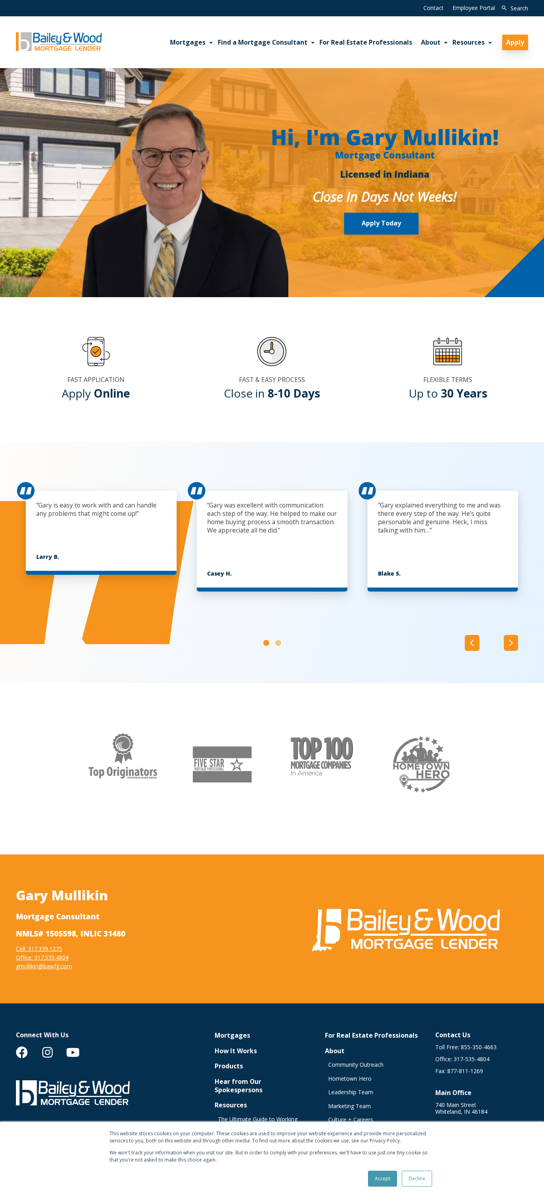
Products (229, 1066)
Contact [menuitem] (433, 8)
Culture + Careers (350, 1119)
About (334, 1051)
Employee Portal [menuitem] (473, 8)
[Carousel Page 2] (278, 643)
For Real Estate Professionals (371, 1035)
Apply (515, 42)
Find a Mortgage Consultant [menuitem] (262, 42)
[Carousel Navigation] (491, 643)
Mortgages (232, 1035)
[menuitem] (22, 1052)
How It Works (236, 1051)
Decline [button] (417, 1178)
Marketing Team (349, 1106)
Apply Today (381, 223)
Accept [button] (382, 1178)
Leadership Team (350, 1092)
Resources (231, 1105)
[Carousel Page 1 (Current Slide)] (266, 643)
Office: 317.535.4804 (42, 957)
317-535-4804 (471, 1059)
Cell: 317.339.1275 (39, 948)
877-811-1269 (465, 1071)
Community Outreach (356, 1064)
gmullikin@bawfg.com (44, 966)
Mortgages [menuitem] (187, 42)
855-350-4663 (479, 1047)
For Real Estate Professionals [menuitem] (365, 42)
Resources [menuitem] (468, 42)
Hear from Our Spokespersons (238, 1085)
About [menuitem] (430, 42)
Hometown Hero (350, 1078)
